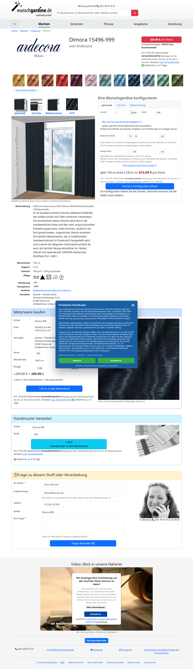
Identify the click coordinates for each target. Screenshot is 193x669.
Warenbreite (20, 359)
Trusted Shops (101, 622)
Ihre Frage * (20, 518)
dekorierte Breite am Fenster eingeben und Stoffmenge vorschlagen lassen (139, 129)
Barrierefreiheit (95, 662)
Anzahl (103, 112)
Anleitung (175, 24)
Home (14, 30)
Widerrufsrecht (76, 662)
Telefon (17, 502)
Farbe (143, 112)
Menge (17, 366)
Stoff (71, 113)
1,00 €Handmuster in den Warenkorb (69, 444)
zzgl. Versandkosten (169, 62)
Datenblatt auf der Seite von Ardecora (52, 290)
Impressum (150, 662)
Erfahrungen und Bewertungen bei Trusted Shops (161, 651)
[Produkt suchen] (134, 13)
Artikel (17, 320)
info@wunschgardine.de (61, 649)
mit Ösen (36, 113)
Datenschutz (134, 662)
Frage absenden (82, 543)
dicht (36, 286)
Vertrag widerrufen (97, 640)
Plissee (108, 24)
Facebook (98, 649)
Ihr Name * (19, 483)
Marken (44, 24)
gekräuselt (20, 113)
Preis (16, 327)
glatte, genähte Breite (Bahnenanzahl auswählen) (126, 125)
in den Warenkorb (54, 388)
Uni (35, 282)
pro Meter (161, 39)
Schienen (76, 24)
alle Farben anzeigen (26, 90)
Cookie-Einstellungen (46, 662)
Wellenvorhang (54, 113)
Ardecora (35, 30)
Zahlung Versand (115, 662)
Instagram (126, 649)
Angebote (141, 24)
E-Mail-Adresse (21, 491)
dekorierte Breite (107, 135)
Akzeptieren (95, 614)
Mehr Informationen (96, 607)
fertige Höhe (105, 151)
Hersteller (19, 337)
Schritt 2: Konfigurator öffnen (140, 186)
